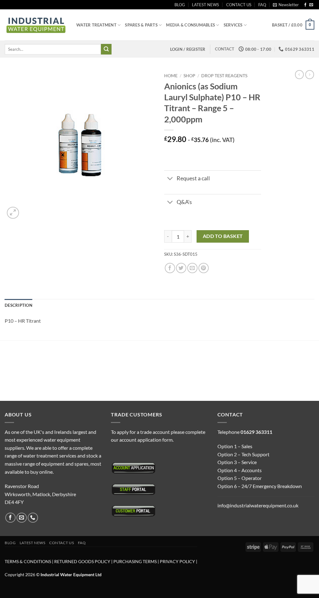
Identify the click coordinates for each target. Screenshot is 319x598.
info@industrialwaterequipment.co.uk (257, 505)
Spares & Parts (141, 24)
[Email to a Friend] (192, 268)
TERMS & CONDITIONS (28, 561)
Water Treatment (96, 24)
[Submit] (106, 49)
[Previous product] (309, 74)
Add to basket (223, 236)
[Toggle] (170, 179)
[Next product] (299, 74)
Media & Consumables (190, 24)
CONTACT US (238, 4)
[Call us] (33, 518)
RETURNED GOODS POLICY (82, 561)
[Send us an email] (311, 5)
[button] (286, 4)
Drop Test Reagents (224, 75)
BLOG (179, 4)
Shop (189, 75)
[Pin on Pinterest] (203, 268)
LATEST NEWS (205, 4)
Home (171, 75)
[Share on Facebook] (170, 268)
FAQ (262, 4)
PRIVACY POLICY (177, 561)
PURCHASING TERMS (135, 561)
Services (233, 24)
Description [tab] (18, 305)
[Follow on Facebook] (305, 5)
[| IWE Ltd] (36, 25)
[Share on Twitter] (181, 268)
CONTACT (224, 48)
